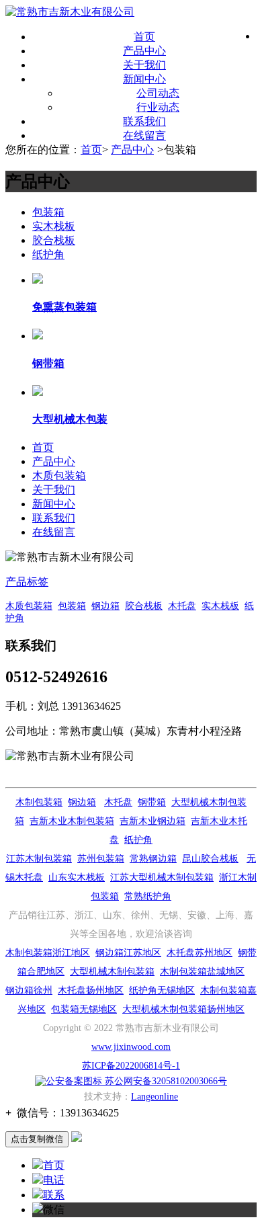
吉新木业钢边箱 (152, 821)
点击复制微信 (37, 1139)
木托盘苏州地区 (199, 953)
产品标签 (26, 581)
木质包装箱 (59, 475)
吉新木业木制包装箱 (72, 821)
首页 (144, 36)
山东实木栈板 (76, 877)
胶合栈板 (53, 240)
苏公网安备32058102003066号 (164, 1081)
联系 (53, 1194)
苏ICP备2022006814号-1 (131, 1066)
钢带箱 (152, 802)
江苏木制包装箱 (39, 859)
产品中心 (144, 50)
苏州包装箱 (100, 859)
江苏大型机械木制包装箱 (162, 877)
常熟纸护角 (147, 896)
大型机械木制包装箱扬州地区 (183, 1009)
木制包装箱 (38, 802)
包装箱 (48, 212)
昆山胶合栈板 (210, 859)
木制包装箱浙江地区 (47, 953)
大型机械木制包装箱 (112, 972)
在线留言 (144, 135)
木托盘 (182, 606)
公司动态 (157, 93)
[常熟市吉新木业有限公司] (69, 11)
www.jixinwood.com (131, 1047)
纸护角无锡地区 (162, 990)
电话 (53, 1180)
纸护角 (48, 254)
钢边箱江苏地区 (128, 953)
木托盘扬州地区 (91, 990)
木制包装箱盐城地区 (202, 972)
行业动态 (157, 107)
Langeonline (154, 1097)
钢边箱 (105, 606)
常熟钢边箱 (153, 859)
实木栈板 (53, 226)
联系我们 (144, 121)
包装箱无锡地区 (84, 1009)
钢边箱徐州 (28, 990)
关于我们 (144, 65)
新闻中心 (144, 79)
